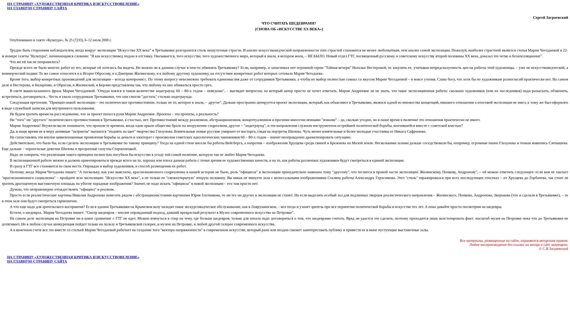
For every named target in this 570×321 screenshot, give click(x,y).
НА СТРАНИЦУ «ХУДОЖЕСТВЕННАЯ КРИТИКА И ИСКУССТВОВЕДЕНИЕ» (73, 4)
